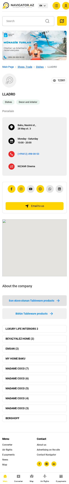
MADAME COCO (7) (17, 368)
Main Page (8, 66)
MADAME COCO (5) (17, 388)
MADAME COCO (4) (17, 398)
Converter (7, 444)
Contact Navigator (46, 454)
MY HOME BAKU (15, 358)
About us (41, 444)
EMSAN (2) (12, 348)
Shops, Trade (25, 66)
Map (4, 464)
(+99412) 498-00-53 (28, 153)
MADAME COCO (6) (17, 378)
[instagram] (46, 463)
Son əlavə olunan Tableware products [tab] (31, 300)
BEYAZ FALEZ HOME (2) (20, 338)
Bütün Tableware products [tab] (32, 313)
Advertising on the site (48, 449)
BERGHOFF (12, 418)
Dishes (40, 66)
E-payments (8, 454)
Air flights (7, 449)
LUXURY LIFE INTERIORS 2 (22, 328)
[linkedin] (53, 463)
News (5, 459)
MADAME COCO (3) (17, 408)
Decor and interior (28, 102)
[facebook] (39, 463)
